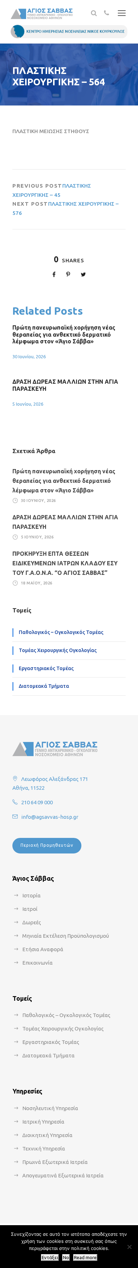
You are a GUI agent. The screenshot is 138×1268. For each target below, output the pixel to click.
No (66, 1257)
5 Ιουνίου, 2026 (27, 403)
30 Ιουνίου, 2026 (29, 356)
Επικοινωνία (37, 963)
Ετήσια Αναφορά (42, 949)
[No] (129, 1246)
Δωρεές (31, 922)
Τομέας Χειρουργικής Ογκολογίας (58, 650)
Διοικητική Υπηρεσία (47, 1135)
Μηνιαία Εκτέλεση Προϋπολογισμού (65, 936)
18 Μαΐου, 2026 (36, 583)
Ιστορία (31, 895)
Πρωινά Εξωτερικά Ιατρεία (55, 1162)
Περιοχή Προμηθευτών (47, 845)
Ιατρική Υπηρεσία (43, 1122)
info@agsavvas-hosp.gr (49, 817)
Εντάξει (50, 1257)
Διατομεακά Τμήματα (44, 686)
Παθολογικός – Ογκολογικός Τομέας (61, 632)
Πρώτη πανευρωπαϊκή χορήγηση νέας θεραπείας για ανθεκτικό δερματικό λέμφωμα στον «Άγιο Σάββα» (63, 334)
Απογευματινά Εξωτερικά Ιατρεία (63, 1175)
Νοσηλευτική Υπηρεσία (50, 1108)
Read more (85, 1257)
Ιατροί (30, 909)
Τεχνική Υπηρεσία (43, 1149)
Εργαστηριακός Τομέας (46, 668)
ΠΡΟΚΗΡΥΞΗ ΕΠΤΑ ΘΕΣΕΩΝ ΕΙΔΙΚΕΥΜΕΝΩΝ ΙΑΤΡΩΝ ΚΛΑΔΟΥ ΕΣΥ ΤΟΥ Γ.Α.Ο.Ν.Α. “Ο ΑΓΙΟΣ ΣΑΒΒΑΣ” (64, 563)
